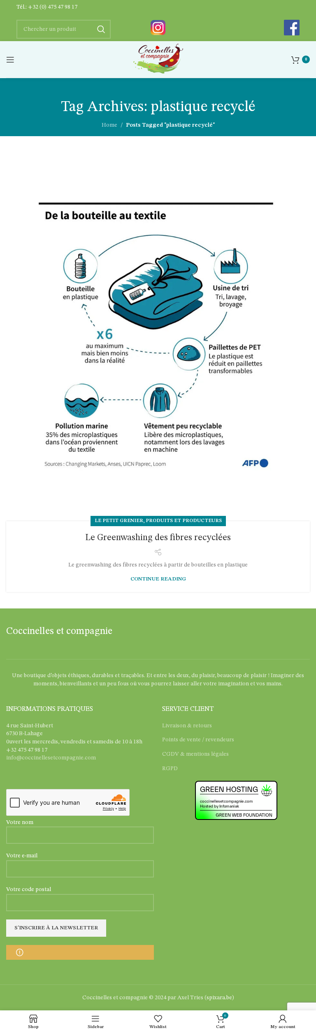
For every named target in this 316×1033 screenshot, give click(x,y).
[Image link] (158, 27)
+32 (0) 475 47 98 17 (52, 7)
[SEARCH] (101, 29)
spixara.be (219, 998)
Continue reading (158, 579)
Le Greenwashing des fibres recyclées (158, 537)
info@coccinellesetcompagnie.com (51, 758)
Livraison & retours (187, 726)
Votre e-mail (21, 856)
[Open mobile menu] (10, 59)
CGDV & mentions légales (195, 754)
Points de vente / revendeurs (198, 740)
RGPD (170, 768)
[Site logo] (157, 59)
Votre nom (19, 822)
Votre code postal (28, 889)
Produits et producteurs (184, 520)
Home (109, 125)
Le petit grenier (119, 520)
